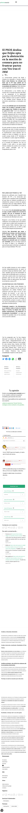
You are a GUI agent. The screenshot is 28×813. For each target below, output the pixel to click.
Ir (22, 494)
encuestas (14, 717)
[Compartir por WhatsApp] (13, 359)
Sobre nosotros (5, 784)
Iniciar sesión (14, 806)
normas (11, 393)
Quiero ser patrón (6, 767)
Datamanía (4, 777)
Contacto (4, 787)
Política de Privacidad (6, 786)
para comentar (18, 393)
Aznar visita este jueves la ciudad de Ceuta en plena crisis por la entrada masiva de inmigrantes (15, 547)
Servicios (4, 763)
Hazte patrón (6, 806)
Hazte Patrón (17, 403)
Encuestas (4, 760)
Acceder (18, 428)
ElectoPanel (4, 761)
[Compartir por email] (19, 359)
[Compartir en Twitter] (3, 359)
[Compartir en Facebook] (6, 359)
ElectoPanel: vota (14, 486)
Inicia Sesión (4, 769)
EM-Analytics (5, 775)
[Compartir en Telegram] (9, 359)
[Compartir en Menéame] (16, 359)
